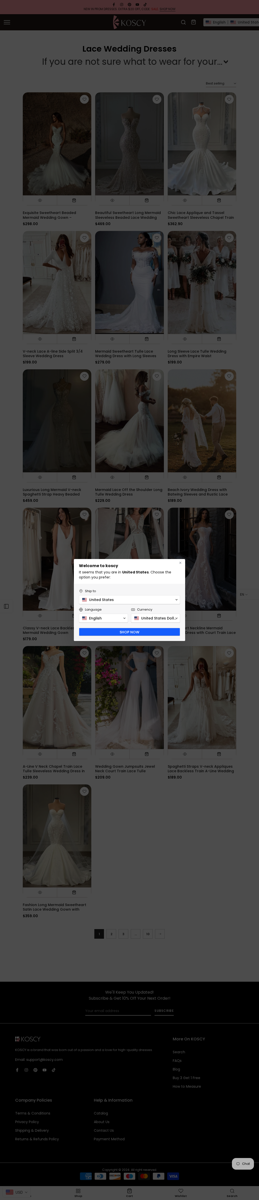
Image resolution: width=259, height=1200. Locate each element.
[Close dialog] (180, 563)
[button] (129, 599)
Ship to (90, 591)
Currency (144, 609)
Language (93, 609)
